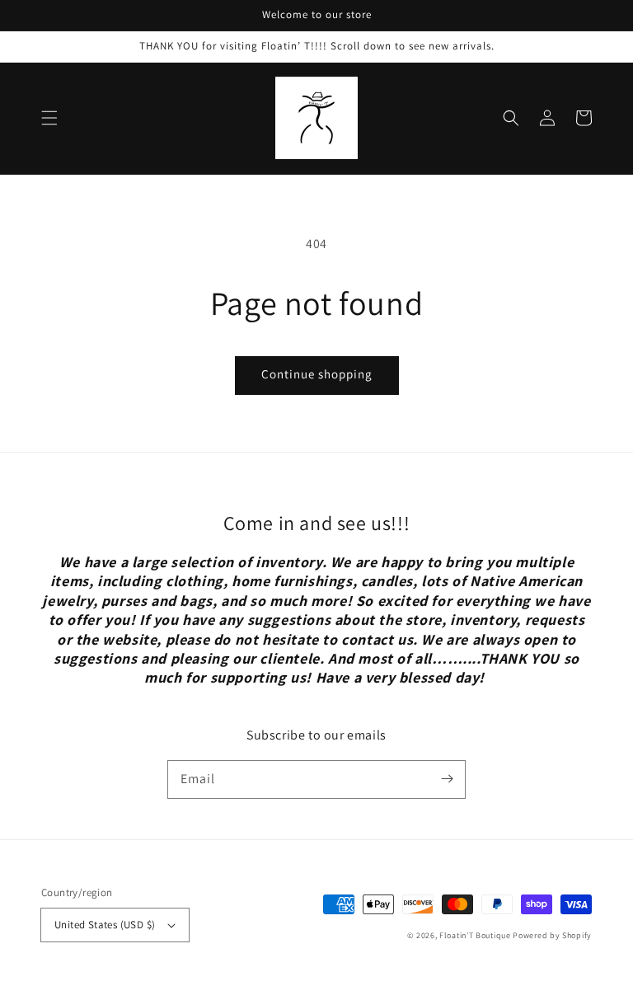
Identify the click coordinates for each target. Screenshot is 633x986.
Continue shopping (317, 374)
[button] (49, 118)
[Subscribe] (447, 779)
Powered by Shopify (552, 935)
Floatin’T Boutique (476, 935)
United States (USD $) (104, 925)
